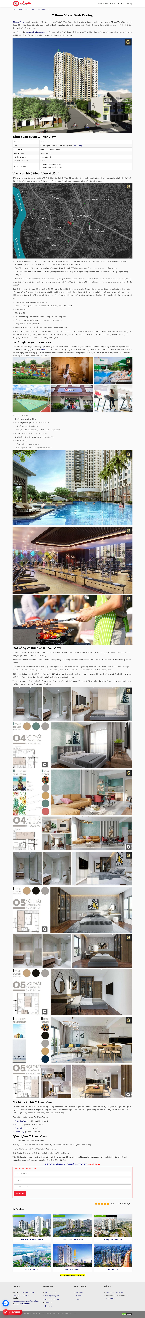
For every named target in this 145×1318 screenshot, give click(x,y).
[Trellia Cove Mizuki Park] (72, 1225)
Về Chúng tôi (50, 1292)
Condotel (48, 1303)
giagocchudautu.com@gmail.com (26, 1301)
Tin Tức (120, 4)
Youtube (79, 1296)
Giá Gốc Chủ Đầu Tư (20, 9)
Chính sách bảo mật (52, 1313)
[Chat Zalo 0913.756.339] (5, 1303)
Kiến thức (109, 4)
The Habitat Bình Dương (32, 1240)
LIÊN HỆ (129, 4)
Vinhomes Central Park (115, 1292)
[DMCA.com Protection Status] (126, 1314)
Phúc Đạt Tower (21, 1121)
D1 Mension (113, 1269)
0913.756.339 (14, 1312)
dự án (43, 350)
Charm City (19, 1132)
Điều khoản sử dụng (68, 1313)
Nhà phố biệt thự (52, 1299)
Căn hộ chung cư (42, 9)
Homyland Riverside (113, 1240)
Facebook (79, 1292)
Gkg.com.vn (110, 1299)
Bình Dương (77, 146)
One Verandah (31, 1269)
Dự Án (99, 4)
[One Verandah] (32, 1255)
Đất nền (48, 1306)
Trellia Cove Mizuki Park (72, 1240)
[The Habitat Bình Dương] (32, 1225)
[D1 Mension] (113, 1255)
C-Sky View (19, 1128)
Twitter (78, 1299)
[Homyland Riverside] (113, 1225)
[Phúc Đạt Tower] (72, 1255)
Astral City (19, 1125)
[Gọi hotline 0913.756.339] (6, 1312)
